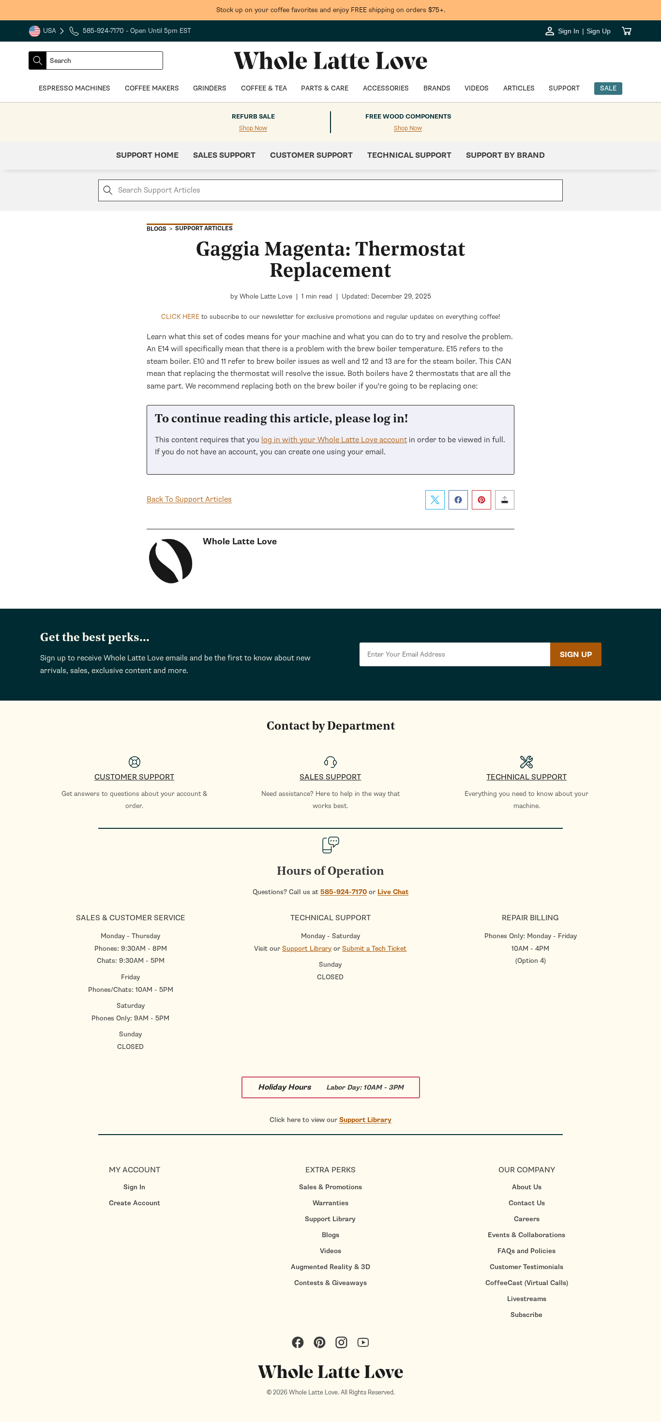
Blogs (330, 1235)
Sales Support (224, 155)
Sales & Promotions (330, 1187)
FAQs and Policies (526, 1251)
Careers (527, 1219)
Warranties (330, 1203)
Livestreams (526, 1299)
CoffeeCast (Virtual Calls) (526, 1283)
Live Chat (392, 892)
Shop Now (253, 128)
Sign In (134, 1187)
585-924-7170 (343, 892)
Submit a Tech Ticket (374, 948)
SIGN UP (576, 654)
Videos (330, 1251)
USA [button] (47, 32)
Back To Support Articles (189, 499)
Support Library (306, 948)
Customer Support (311, 155)
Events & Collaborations (526, 1235)
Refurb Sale (253, 116)
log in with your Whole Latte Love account (334, 440)
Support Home (147, 155)
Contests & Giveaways (330, 1283)
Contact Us (527, 1203)
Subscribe (526, 1315)
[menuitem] (134, 1187)
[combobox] (104, 60)
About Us (526, 1187)
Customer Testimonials (526, 1267)
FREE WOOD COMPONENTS (408, 116)
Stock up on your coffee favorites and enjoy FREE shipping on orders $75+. (330, 10)
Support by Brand (505, 155)
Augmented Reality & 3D (330, 1267)
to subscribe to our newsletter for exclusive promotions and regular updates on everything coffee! (330, 317)
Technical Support (409, 155)
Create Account (134, 1203)
